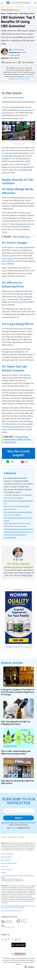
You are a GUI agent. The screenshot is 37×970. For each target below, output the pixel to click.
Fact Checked (27, 62)
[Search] (35, 3)
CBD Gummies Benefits (13, 97)
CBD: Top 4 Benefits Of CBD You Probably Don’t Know (15, 722)
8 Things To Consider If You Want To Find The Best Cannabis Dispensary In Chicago (17, 692)
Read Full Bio (27, 575)
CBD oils (27, 375)
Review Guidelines (6, 860)
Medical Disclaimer (23, 901)
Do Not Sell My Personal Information (11, 910)
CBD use (24, 213)
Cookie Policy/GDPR (6, 869)
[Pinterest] (9, 939)
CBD (3, 150)
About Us (3, 837)
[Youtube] (6, 939)
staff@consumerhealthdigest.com (11, 879)
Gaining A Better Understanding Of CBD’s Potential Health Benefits (17, 439)
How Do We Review (6, 857)
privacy (13, 828)
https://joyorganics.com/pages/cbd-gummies (18, 512)
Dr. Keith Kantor (18, 49)
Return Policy (4, 866)
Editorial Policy (12, 837)
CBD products (7, 258)
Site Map (3, 872)
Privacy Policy (11, 907)
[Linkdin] (16, 939)
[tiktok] (19, 939)
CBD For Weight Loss (21, 237)
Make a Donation (6, 930)
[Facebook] (2, 939)
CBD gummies (21, 224)
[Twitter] (12, 939)
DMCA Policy (21, 837)
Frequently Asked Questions (9, 863)
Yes (12, 461)
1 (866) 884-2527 (19, 881)
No (26, 461)
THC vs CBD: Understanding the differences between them (16, 752)
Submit (18, 817)
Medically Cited (10, 63)
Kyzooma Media (23, 962)
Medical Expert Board (7, 854)
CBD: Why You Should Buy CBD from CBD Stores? (17, 782)
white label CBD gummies (14, 156)
